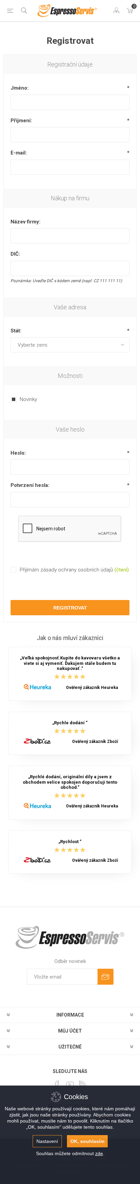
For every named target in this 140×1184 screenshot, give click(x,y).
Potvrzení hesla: (30, 485)
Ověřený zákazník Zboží (95, 741)
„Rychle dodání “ (70, 722)
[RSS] (82, 1084)
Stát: (16, 331)
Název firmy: (25, 222)
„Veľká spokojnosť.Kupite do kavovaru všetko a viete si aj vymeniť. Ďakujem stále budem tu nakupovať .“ (70, 663)
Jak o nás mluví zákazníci (70, 638)
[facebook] (57, 1084)
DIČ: (15, 254)
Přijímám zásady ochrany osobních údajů (66, 570)
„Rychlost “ (70, 841)
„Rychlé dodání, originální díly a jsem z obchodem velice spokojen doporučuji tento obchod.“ (70, 782)
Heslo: (18, 453)
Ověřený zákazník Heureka (92, 687)
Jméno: (20, 88)
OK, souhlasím (87, 1141)
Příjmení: (21, 120)
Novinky (28, 399)
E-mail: (19, 153)
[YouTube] (70, 1084)
